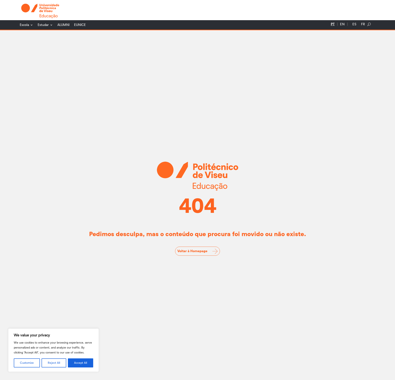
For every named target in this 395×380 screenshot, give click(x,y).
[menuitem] (333, 25)
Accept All (80, 362)
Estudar (43, 25)
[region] (53, 350)
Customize (27, 362)
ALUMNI (63, 25)
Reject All (54, 362)
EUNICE (80, 25)
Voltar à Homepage (192, 251)
